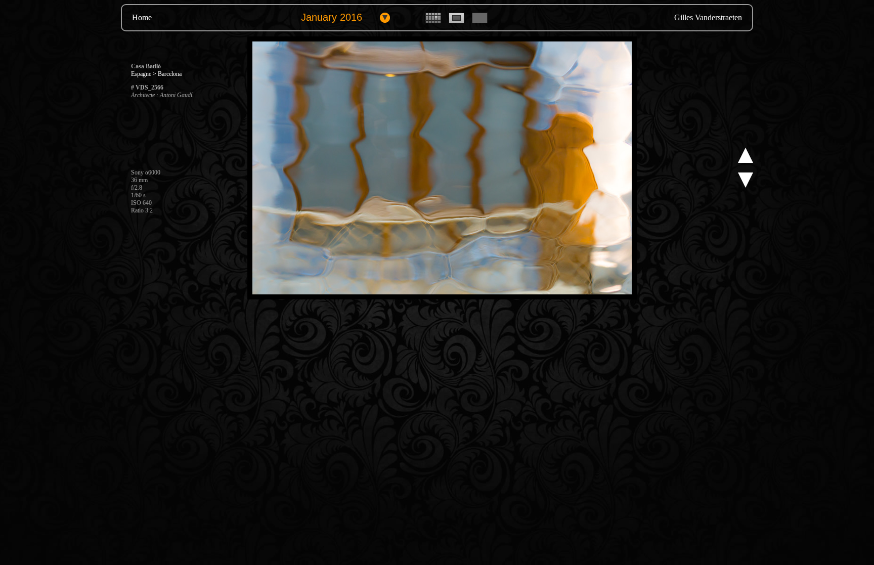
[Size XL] (480, 21)
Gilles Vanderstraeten (708, 17)
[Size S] (433, 21)
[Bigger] (442, 297)
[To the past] (745, 185)
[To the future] (745, 160)
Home (142, 17)
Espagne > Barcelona (156, 73)
